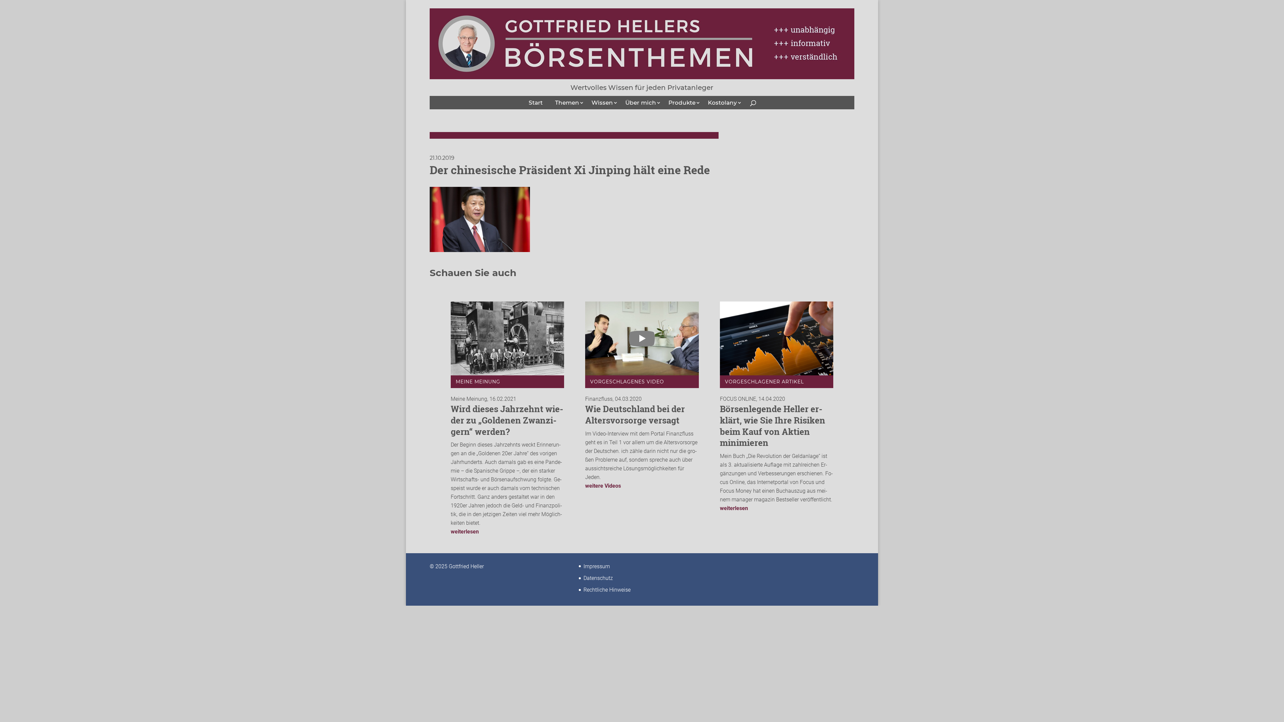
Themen (567, 102)
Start (536, 102)
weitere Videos (603, 486)
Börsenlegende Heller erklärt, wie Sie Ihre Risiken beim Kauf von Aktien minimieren (772, 425)
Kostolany (722, 102)
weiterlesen (465, 531)
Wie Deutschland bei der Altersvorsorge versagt (635, 414)
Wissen (602, 102)
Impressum (596, 566)
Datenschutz (598, 578)
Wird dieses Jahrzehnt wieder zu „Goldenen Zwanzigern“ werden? (507, 420)
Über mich (640, 102)
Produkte (682, 102)
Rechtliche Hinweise (607, 590)
